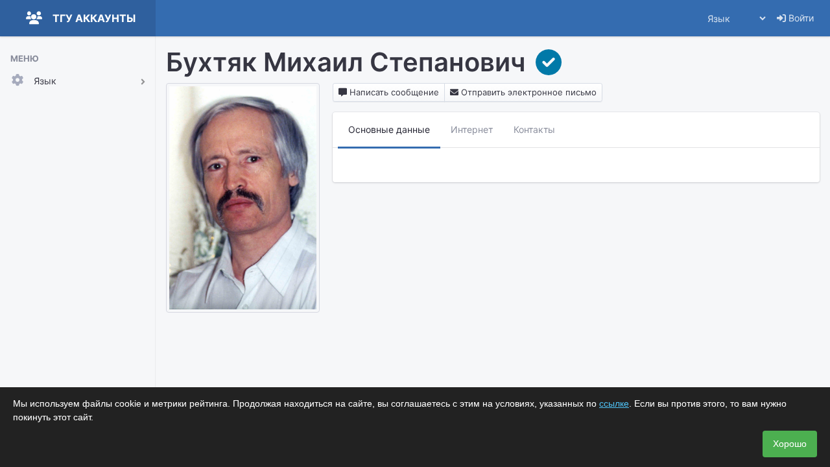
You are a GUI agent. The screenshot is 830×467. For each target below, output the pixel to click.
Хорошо (790, 443)
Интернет (472, 129)
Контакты (534, 129)
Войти (800, 17)
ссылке (614, 403)
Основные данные (389, 129)
